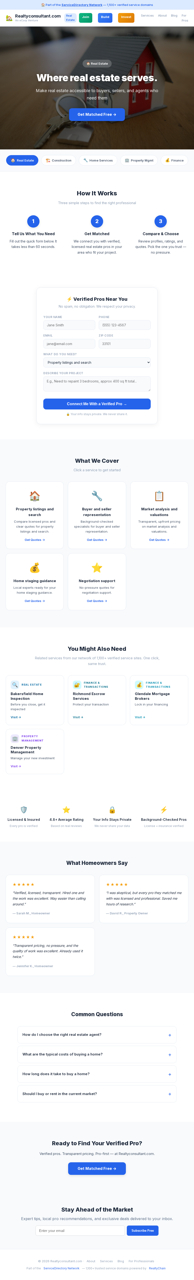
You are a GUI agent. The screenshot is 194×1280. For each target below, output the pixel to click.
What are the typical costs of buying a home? (62, 1054)
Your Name (52, 317)
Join (85, 17)
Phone (104, 317)
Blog (174, 15)
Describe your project (63, 373)
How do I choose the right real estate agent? (61, 1034)
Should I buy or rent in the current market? (59, 1093)
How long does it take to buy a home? (56, 1074)
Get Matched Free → (97, 114)
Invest (126, 17)
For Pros (185, 17)
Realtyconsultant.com (38, 16)
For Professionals (141, 1261)
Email (48, 335)
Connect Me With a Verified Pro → (97, 404)
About (162, 15)
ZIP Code (106, 335)
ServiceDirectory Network (82, 5)
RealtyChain (157, 1268)
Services (147, 15)
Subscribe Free (143, 1230)
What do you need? (60, 354)
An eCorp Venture (26, 20)
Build (105, 17)
